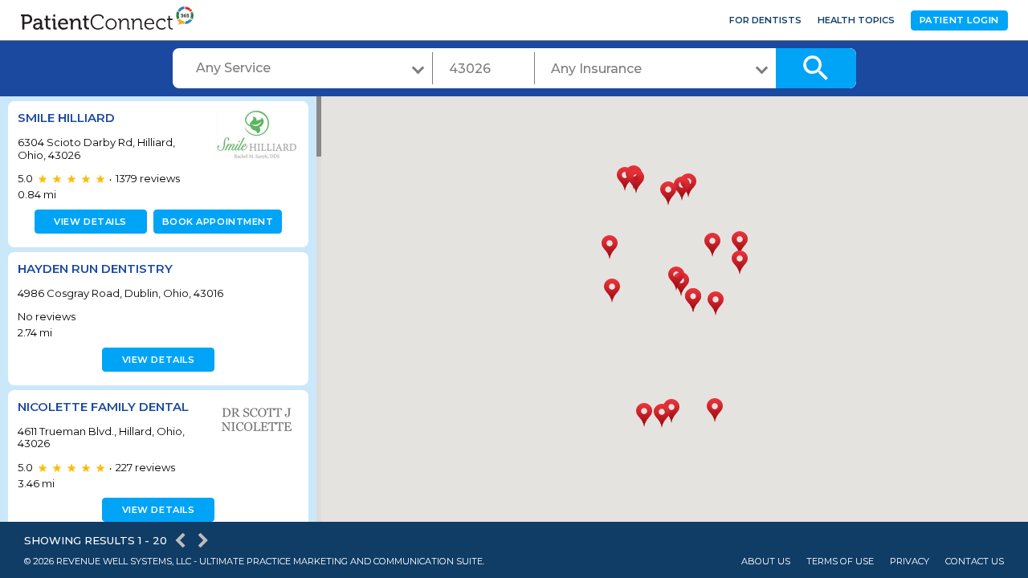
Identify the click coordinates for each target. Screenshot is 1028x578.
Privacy (909, 561)
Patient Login (959, 20)
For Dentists (765, 20)
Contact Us (974, 561)
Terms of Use (840, 561)
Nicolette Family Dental (103, 406)
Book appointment (218, 221)
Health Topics (856, 20)
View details (90, 221)
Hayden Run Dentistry (95, 268)
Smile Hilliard (66, 117)
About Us (765, 561)
